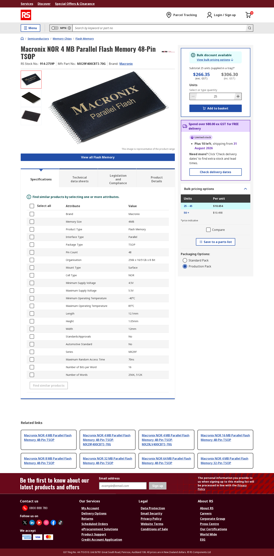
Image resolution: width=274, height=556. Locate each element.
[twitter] (25, 522)
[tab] (40, 177)
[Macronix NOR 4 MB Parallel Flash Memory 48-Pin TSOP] (108, 108)
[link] (215, 60)
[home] (22, 38)
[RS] (26, 15)
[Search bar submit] (249, 28)
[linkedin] (32, 522)
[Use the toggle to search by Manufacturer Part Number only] (69, 28)
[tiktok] (60, 522)
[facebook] (53, 522)
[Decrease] (193, 96)
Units (193, 85)
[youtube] (39, 522)
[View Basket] (248, 14)
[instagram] (46, 522)
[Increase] (237, 96)
